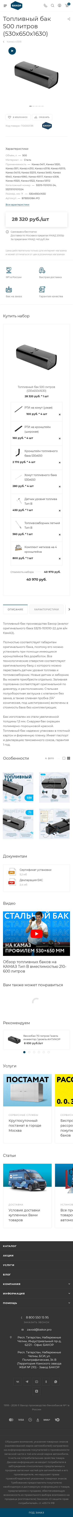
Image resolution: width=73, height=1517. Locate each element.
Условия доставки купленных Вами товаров (24, 1215)
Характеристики (46, 609)
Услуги (8, 1265)
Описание (15, 609)
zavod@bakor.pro (39, 1329)
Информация (14, 1293)
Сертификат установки (35, 870)
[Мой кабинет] (59, 6)
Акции (8, 1255)
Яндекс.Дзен (37, 1391)
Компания (11, 1284)
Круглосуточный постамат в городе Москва (25, 1125)
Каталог (10, 1246)
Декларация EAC (31, 880)
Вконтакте (17, 1382)
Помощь (10, 1303)
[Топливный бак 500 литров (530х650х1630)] (36, 75)
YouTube (37, 1382)
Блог (7, 1274)
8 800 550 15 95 (37, 1317)
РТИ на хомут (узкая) (39, 407)
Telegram (27, 1382)
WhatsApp (56, 1382)
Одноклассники (46, 1382)
